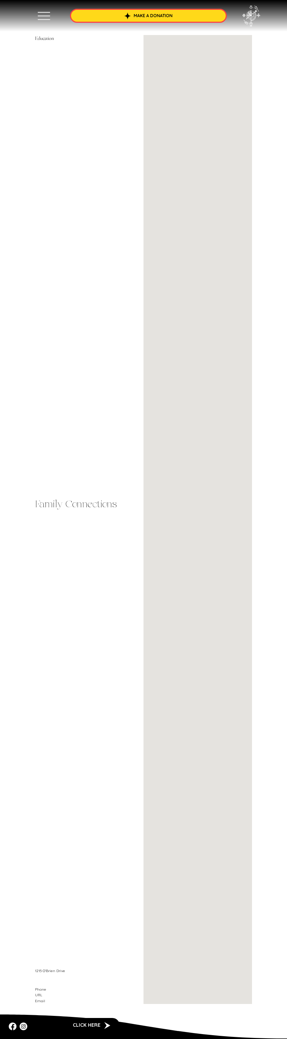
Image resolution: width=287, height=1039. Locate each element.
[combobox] (89, 980)
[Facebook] (12, 1026)
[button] (148, 16)
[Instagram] (23, 1026)
